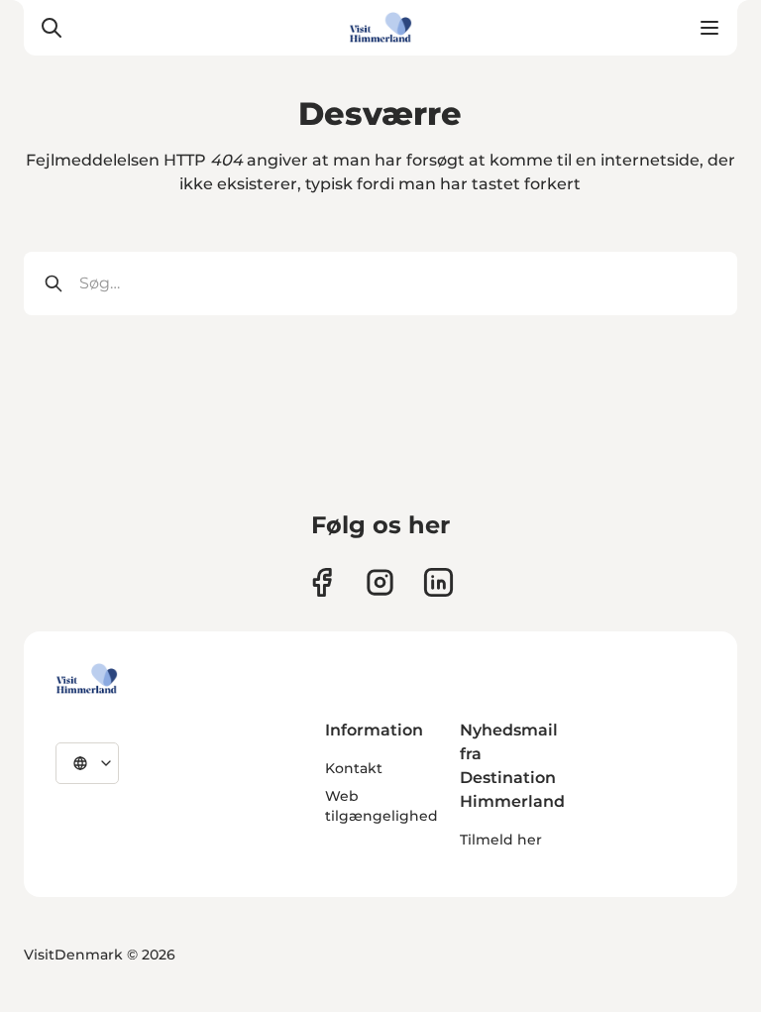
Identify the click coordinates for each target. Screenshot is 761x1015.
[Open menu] (709, 28)
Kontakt (353, 768)
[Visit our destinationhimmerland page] (438, 582)
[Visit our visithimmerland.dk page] (380, 582)
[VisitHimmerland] (86, 679)
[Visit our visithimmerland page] (321, 582)
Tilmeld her (501, 839)
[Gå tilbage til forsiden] (380, 28)
